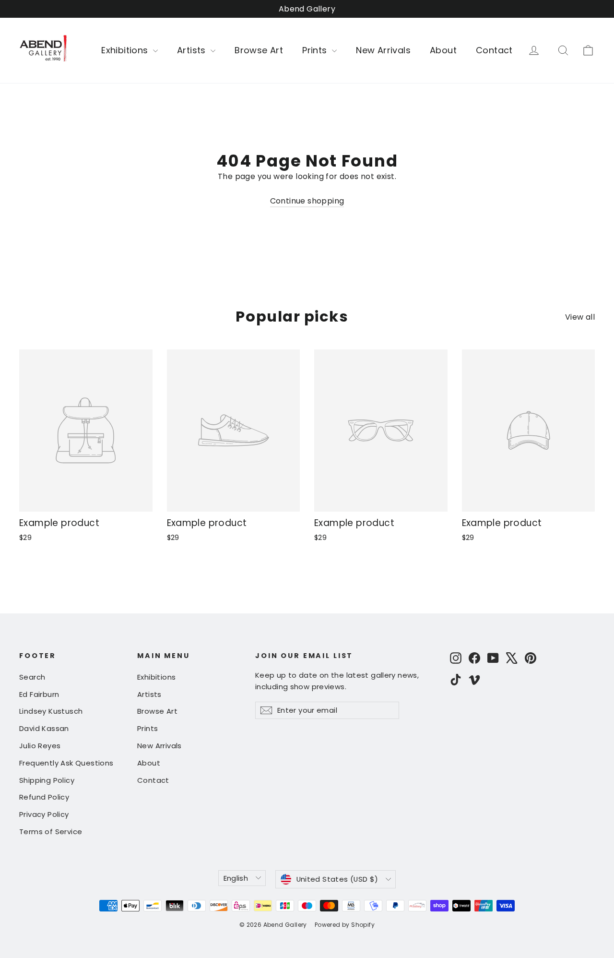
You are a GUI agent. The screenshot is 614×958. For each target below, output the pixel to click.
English (236, 878)
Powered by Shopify (345, 925)
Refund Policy (44, 797)
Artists (192, 50)
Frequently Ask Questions (66, 763)
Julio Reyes (39, 746)
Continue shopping (307, 200)
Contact (494, 50)
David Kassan (44, 728)
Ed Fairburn (39, 694)
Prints (316, 50)
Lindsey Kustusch (51, 711)
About (443, 50)
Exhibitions (126, 50)
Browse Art (259, 50)
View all (580, 317)
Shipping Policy (46, 780)
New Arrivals (383, 50)
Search (32, 677)
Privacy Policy (44, 814)
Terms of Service (50, 831)
